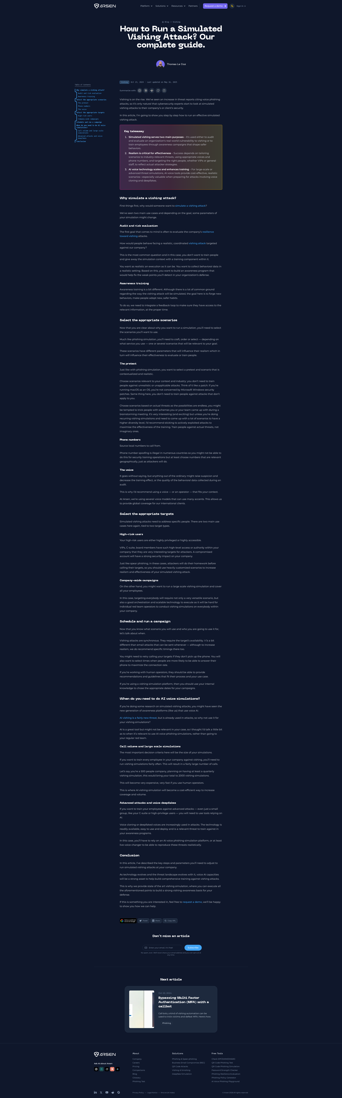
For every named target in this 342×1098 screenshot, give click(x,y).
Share (157, 921)
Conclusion (81, 141)
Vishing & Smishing (181, 1070)
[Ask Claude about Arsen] (112, 1069)
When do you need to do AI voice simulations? (90, 126)
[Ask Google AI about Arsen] (117, 1069)
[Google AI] (151, 90)
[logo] (105, 6)
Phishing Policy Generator (224, 1077)
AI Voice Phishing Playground (225, 1081)
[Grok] (158, 90)
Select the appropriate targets (90, 113)
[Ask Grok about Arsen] (107, 1069)
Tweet (145, 921)
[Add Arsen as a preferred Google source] (128, 920)
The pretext (83, 103)
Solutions (161, 6)
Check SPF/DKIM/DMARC (223, 1059)
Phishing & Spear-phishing (184, 1059)
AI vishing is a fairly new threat (138, 717)
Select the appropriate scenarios (91, 100)
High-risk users (85, 116)
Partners (193, 6)
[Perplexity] (164, 90)
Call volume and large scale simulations (90, 132)
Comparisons (139, 1070)
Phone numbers (84, 106)
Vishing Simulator (246, 119)
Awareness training (86, 96)
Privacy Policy (138, 1093)
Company (137, 1059)
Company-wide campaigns (88, 119)
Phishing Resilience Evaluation (226, 1074)
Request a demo (214, 6)
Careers (136, 1062)
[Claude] (145, 90)
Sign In (241, 6)
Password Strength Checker (225, 1070)
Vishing (176, 22)
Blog (167, 22)
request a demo (192, 902)
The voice (82, 109)
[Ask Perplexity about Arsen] (101, 1069)
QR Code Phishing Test (222, 1062)
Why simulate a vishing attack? (90, 90)
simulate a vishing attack (190, 205)
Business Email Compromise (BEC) (188, 1062)
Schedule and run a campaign (89, 122)
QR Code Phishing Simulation (226, 1066)
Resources (177, 6)
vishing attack (197, 243)
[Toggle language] (232, 6)
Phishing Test (139, 1081)
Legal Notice (152, 1093)
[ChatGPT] (139, 90)
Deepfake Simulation (182, 1074)
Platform (145, 6)
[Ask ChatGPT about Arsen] (96, 1069)
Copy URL (172, 921)
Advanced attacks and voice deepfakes (90, 137)
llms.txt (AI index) (168, 1093)
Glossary (137, 1077)
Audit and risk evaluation (89, 93)
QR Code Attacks (180, 1066)
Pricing (136, 1066)
